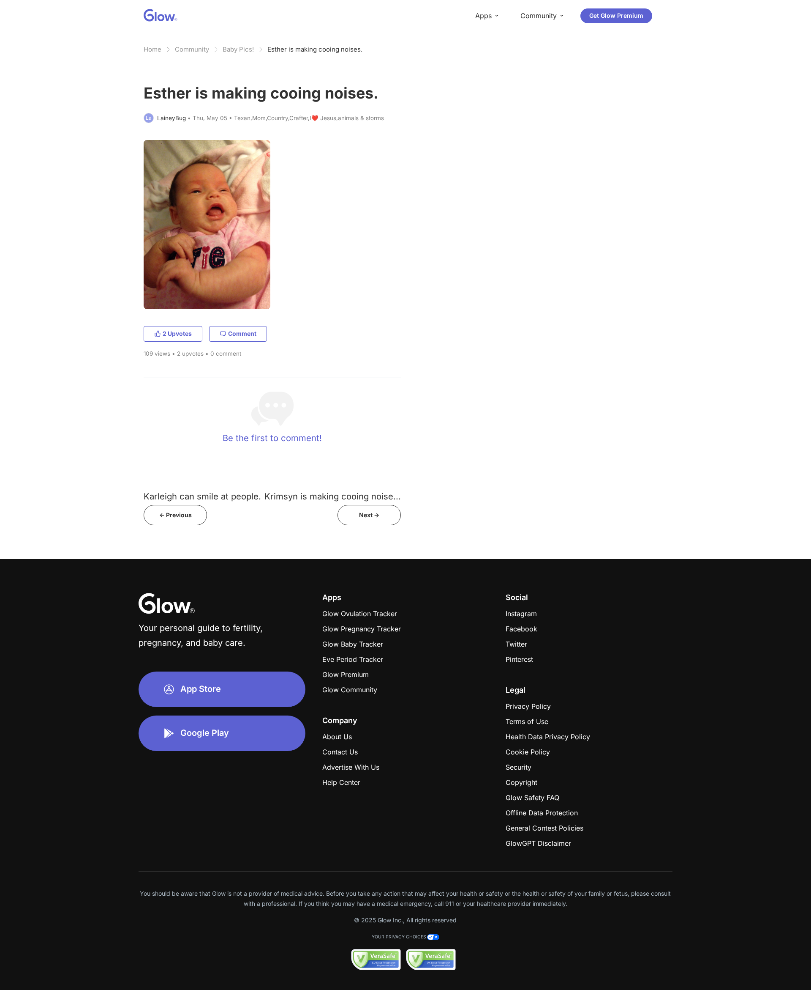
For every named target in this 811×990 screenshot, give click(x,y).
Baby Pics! (238, 49)
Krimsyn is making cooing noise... (332, 496)
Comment (242, 333)
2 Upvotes (177, 333)
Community (192, 49)
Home (152, 49)
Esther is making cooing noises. (314, 49)
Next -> (369, 514)
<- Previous (175, 514)
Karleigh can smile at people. (202, 496)
